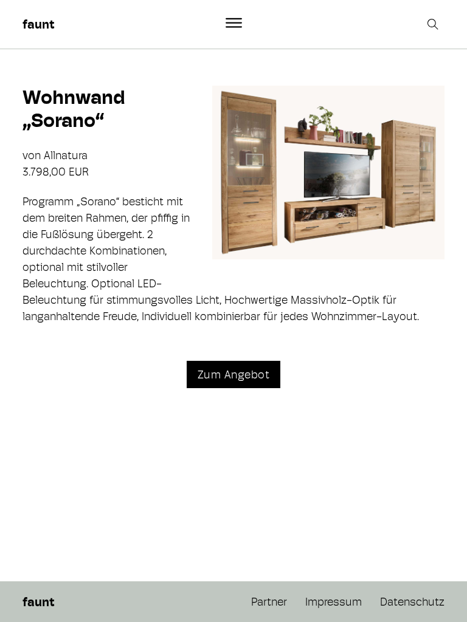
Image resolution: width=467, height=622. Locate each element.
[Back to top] (424, 585)
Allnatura (66, 155)
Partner (269, 601)
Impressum (333, 601)
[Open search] (434, 24)
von (33, 155)
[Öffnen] (234, 23)
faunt (38, 24)
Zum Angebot (234, 374)
